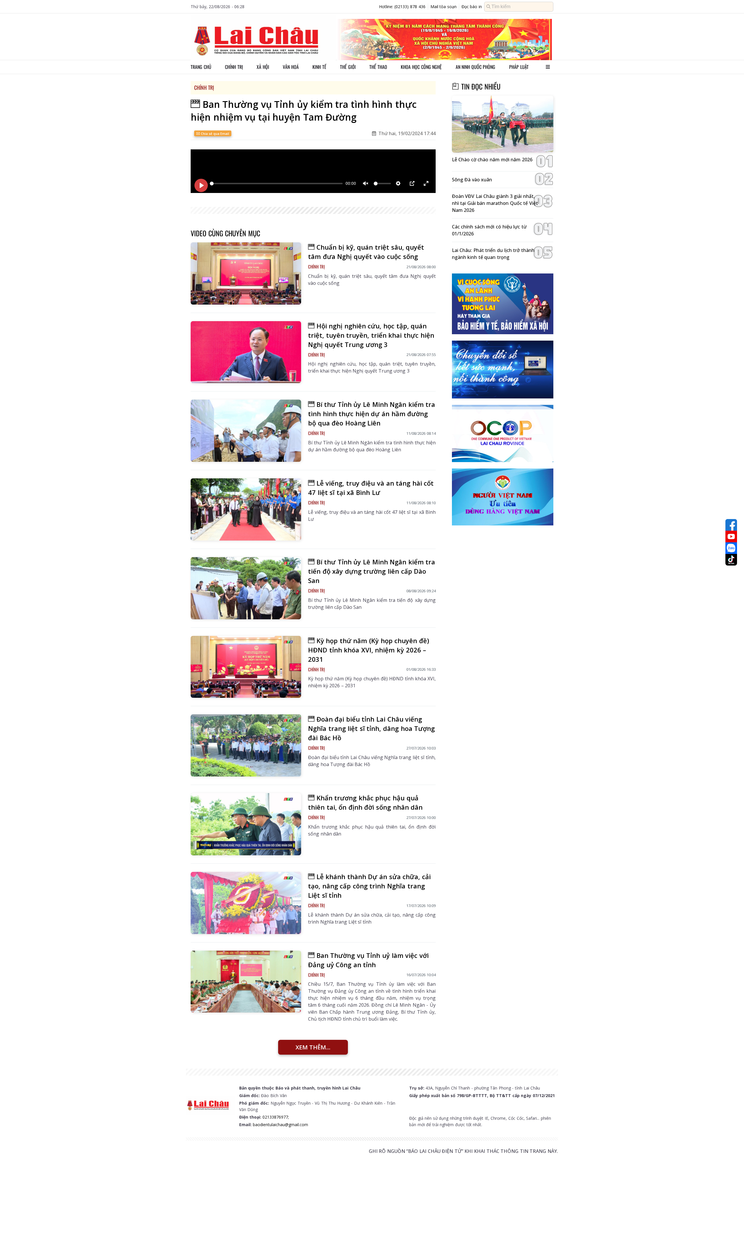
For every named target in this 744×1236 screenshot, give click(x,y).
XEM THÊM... (313, 1047)
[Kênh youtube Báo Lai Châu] (731, 536)
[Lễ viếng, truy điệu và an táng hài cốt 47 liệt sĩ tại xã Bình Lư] (246, 509)
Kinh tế (319, 66)
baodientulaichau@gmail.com (280, 1124)
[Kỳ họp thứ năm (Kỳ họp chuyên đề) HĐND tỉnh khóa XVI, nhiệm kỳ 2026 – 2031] (246, 667)
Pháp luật (519, 66)
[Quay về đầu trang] (731, 1221)
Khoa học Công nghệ (421, 66)
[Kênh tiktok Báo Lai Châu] (731, 560)
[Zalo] (731, 548)
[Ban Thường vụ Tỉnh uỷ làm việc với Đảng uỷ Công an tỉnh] (246, 982)
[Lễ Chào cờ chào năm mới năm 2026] (502, 124)
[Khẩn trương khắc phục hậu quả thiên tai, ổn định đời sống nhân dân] (246, 824)
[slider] (276, 183)
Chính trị (234, 66)
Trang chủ (201, 66)
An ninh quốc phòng (476, 66)
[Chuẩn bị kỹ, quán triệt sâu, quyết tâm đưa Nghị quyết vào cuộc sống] (246, 273)
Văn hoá (291, 66)
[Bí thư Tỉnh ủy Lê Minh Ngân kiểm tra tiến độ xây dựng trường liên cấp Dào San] (246, 588)
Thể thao (378, 66)
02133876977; (275, 1117)
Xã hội (263, 66)
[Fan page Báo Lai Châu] (731, 525)
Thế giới (348, 66)
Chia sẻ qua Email (214, 133)
